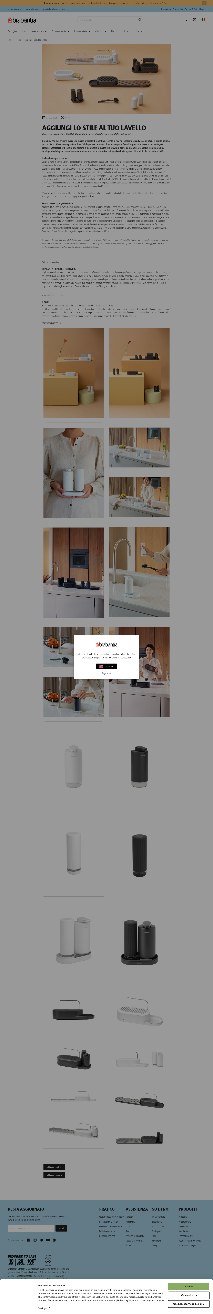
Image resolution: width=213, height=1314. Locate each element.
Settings (42, 1308)
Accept (189, 1286)
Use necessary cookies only (188, 1304)
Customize (187, 1295)
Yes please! (109, 666)
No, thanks (106, 673)
